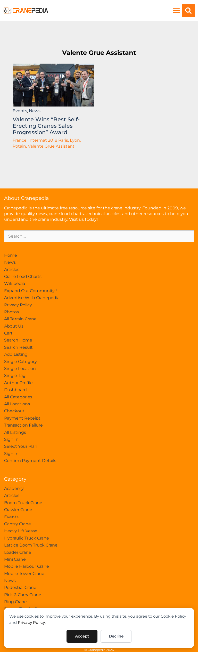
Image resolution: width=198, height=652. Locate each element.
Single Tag (15, 375)
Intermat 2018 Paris (48, 140)
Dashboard (15, 389)
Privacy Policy (31, 622)
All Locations (17, 403)
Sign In (11, 439)
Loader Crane (17, 552)
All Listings (15, 432)
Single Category (20, 361)
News (34, 110)
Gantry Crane (17, 523)
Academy (14, 488)
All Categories (18, 397)
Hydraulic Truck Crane (26, 538)
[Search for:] (99, 236)
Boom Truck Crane (23, 502)
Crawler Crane (18, 509)
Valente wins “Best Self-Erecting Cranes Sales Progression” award (46, 125)
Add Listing (16, 354)
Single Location (20, 368)
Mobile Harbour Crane (26, 566)
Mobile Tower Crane (24, 573)
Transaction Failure (23, 425)
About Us (13, 326)
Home (10, 255)
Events (20, 110)
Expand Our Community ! (30, 290)
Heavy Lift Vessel (21, 530)
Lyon (75, 140)
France (20, 140)
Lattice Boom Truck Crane (30, 545)
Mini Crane (15, 559)
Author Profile (18, 382)
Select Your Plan (20, 446)
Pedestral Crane (20, 587)
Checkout (14, 410)
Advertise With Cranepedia (32, 297)
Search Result (18, 347)
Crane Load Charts (23, 276)
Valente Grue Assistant (99, 52)
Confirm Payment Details (30, 460)
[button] (176, 11)
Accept (82, 636)
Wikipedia (14, 283)
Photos (11, 311)
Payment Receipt (22, 418)
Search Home (18, 340)
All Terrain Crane (20, 318)
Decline (116, 636)
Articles (11, 269)
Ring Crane (15, 601)
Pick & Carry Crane (22, 594)
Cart (8, 333)
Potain (19, 146)
